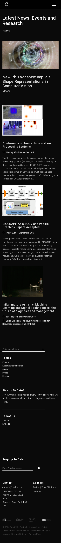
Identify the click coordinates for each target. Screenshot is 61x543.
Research (6, 376)
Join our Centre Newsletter (14, 395)
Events (5, 362)
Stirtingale (23, 534)
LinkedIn (6, 424)
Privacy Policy (35, 534)
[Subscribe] (39, 468)
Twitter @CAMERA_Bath (44, 487)
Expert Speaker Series (12, 366)
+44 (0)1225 (11, 491)
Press (5, 373)
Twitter (5, 420)
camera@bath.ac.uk (12, 487)
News (6, 30)
